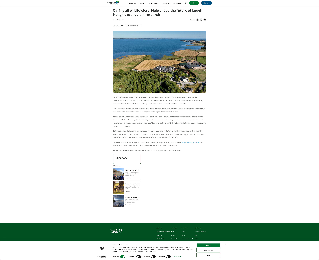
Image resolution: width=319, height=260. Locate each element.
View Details (128, 177)
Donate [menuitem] (183, 235)
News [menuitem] (196, 235)
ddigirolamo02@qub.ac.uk (190, 142)
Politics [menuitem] (196, 238)
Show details (177, 256)
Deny (208, 255)
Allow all (208, 245)
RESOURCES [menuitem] (198, 228)
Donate (206, 3)
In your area (177, 3)
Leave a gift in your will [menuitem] (187, 238)
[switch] (138, 256)
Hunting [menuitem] (173, 231)
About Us (132, 3)
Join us (194, 3)
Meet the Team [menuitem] (160, 238)
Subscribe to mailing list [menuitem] (200, 231)
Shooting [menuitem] (173, 235)
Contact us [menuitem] (159, 235)
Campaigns (142, 3)
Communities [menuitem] (174, 238)
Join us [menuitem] (183, 231)
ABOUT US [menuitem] (159, 228)
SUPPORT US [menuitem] (185, 228)
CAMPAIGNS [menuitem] (174, 228)
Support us (166, 3)
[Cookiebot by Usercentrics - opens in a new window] (102, 257)
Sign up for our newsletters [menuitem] (163, 231)
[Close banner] (225, 243)
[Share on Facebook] (197, 19)
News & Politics (153, 3)
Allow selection (208, 250)
